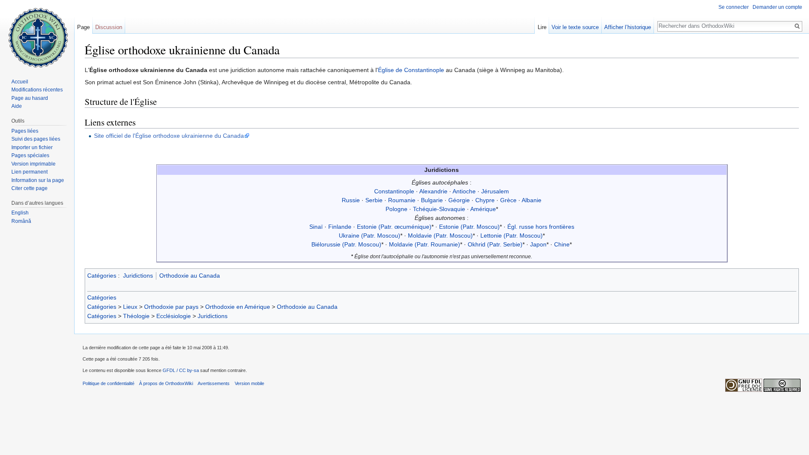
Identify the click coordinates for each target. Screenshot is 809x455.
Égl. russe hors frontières (540, 226)
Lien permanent (29, 172)
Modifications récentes (37, 90)
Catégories (101, 275)
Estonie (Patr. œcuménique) (394, 226)
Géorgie (459, 200)
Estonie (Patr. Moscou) (469, 226)
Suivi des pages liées (35, 139)
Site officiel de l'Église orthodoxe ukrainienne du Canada (169, 135)
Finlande (339, 226)
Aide (16, 106)
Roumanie (401, 200)
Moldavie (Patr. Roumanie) (424, 244)
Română (21, 221)
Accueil (19, 82)
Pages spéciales (30, 155)
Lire (542, 27)
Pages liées (24, 131)
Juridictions (138, 275)
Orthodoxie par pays (171, 306)
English (20, 213)
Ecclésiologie (173, 316)
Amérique (483, 209)
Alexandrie (433, 191)
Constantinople (394, 191)
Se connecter (733, 7)
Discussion (108, 27)
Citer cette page (29, 188)
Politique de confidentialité (108, 383)
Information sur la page (37, 180)
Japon (538, 244)
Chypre (485, 200)
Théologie (136, 316)
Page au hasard (29, 98)
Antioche (464, 191)
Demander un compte (777, 7)
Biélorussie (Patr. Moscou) (346, 244)
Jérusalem (495, 191)
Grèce (508, 200)
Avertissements (214, 383)
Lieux (130, 306)
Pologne (396, 209)
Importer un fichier (32, 147)
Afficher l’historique (627, 27)
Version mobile (249, 383)
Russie (351, 200)
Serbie (374, 200)
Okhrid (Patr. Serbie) (495, 244)
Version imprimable (33, 164)
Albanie (531, 200)
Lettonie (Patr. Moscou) (511, 235)
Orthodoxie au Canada (189, 275)
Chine (562, 244)
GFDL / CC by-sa (181, 370)
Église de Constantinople (411, 70)
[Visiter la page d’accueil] (37, 33)
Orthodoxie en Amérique (237, 306)
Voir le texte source (575, 27)
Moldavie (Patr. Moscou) (440, 235)
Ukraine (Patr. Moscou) (369, 235)
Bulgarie (432, 200)
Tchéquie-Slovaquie (439, 209)
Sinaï (316, 226)
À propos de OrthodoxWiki (166, 383)
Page (83, 27)
